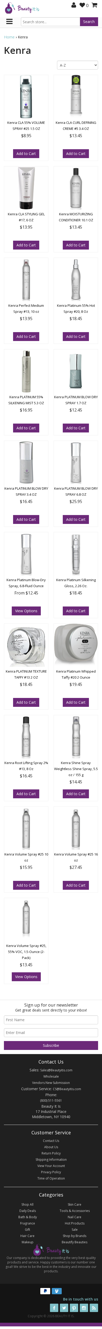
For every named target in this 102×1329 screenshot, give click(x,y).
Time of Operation (51, 1178)
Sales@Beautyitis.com (56, 1070)
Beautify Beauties (74, 1242)
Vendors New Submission (51, 1082)
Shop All (27, 1204)
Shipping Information (51, 1159)
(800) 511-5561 (51, 1100)
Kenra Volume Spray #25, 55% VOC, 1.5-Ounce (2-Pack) (26, 951)
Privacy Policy (51, 1172)
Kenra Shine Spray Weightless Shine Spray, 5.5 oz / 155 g (76, 768)
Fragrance (27, 1223)
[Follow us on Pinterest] (74, 1308)
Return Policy (51, 1153)
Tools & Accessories (75, 1211)
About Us (51, 1147)
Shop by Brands (74, 1236)
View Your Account (51, 1166)
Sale (75, 1229)
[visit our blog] (94, 1308)
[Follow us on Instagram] (84, 1308)
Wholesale (51, 1076)
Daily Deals (27, 1211)
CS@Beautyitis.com (67, 1089)
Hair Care (27, 1236)
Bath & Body (27, 1217)
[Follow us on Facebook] (54, 1308)
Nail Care (74, 1217)
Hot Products (74, 1223)
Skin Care (74, 1204)
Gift (27, 1229)
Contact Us (51, 1141)
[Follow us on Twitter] (64, 1308)
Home (9, 36)
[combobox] (50, 21)
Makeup (27, 1242)
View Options (26, 610)
